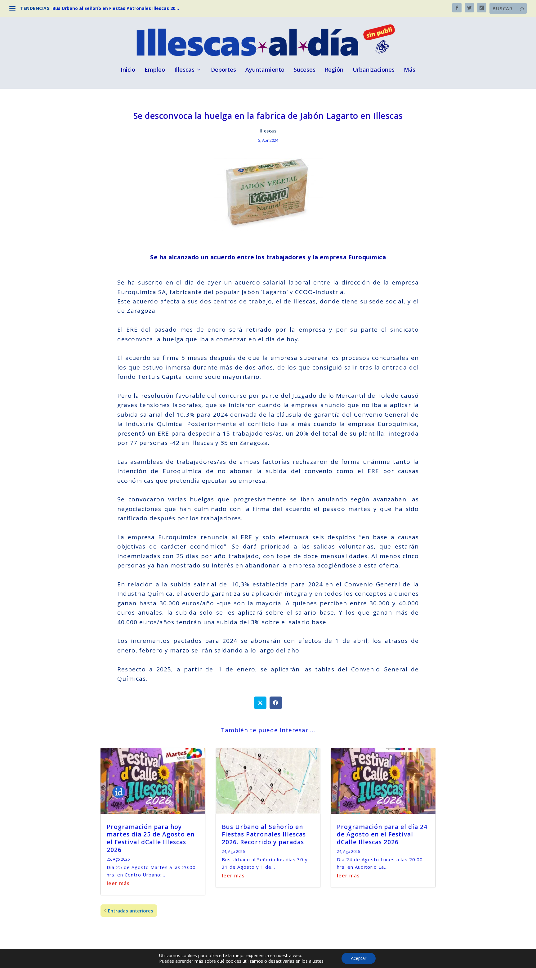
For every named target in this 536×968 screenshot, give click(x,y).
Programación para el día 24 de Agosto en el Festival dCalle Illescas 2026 (382, 834)
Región (334, 70)
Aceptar (358, 958)
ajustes (316, 961)
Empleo (155, 70)
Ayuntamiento (264, 70)
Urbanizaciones (374, 70)
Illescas (184, 70)
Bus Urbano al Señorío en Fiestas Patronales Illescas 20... (115, 8)
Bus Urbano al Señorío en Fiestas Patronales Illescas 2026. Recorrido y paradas (264, 834)
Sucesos (304, 70)
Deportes (223, 70)
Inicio (128, 70)
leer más (118, 883)
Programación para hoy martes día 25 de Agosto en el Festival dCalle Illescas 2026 (150, 838)
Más (409, 70)
